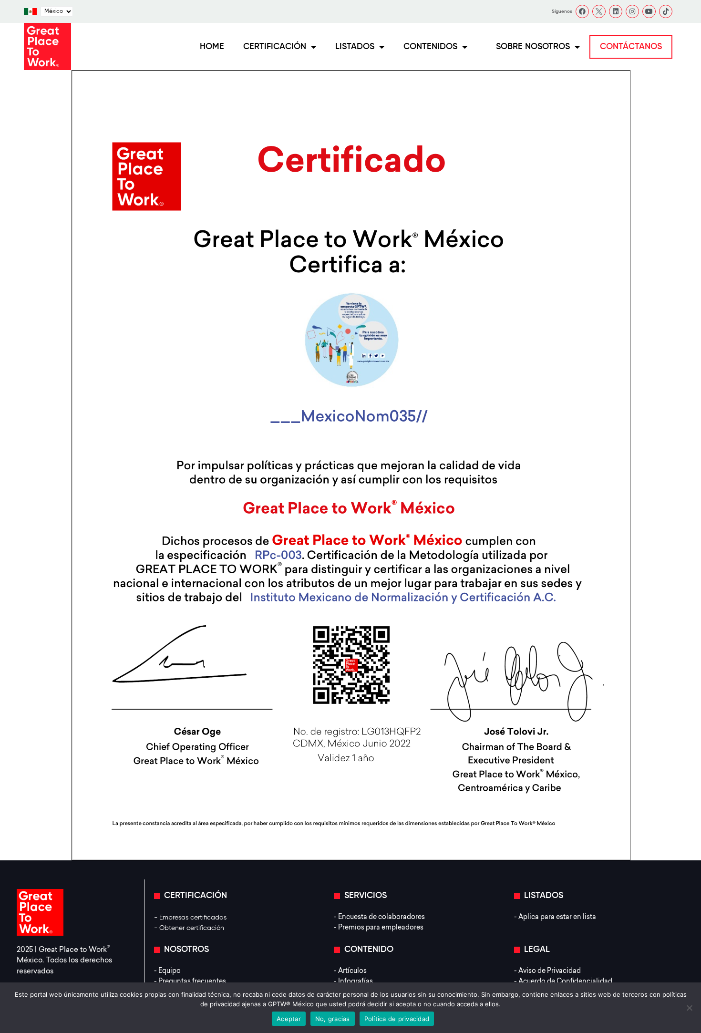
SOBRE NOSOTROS (533, 46)
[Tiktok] (665, 11)
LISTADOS (354, 46)
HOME (212, 46)
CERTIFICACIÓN (274, 46)
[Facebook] (582, 11)
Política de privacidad (397, 1019)
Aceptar (289, 1019)
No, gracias (332, 1019)
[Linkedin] (615, 11)
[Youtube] (649, 11)
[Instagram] (632, 11)
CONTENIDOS (430, 46)
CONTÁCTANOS (631, 46)
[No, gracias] (689, 1007)
